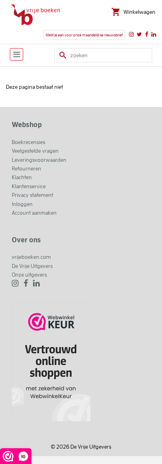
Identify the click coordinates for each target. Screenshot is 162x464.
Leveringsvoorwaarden (39, 160)
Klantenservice (29, 186)
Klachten (22, 177)
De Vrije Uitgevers (32, 266)
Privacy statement (32, 195)
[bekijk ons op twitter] (139, 34)
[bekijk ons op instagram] (131, 34)
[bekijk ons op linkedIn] (153, 34)
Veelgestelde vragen (35, 150)
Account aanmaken (34, 212)
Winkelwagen (139, 12)
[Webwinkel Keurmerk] (51, 362)
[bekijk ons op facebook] (146, 34)
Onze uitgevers (29, 274)
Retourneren (26, 168)
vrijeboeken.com (31, 257)
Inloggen (22, 204)
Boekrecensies (28, 142)
